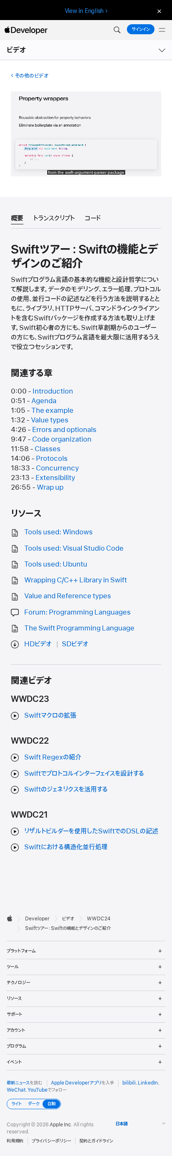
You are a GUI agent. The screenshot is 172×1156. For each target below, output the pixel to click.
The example (52, 411)
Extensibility (55, 478)
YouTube (38, 1090)
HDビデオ (38, 644)
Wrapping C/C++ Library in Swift (75, 580)
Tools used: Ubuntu (55, 564)
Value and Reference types (67, 596)
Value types (49, 420)
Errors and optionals (64, 430)
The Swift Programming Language (79, 628)
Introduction (53, 391)
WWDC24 (99, 919)
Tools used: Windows (58, 532)
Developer (37, 919)
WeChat (16, 1090)
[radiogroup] (34, 1104)
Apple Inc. (61, 1125)
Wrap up (50, 487)
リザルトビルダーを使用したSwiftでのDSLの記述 (91, 831)
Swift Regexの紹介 (52, 757)
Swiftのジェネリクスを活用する (66, 789)
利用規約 (15, 1141)
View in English (84, 11)
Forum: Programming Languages (77, 612)
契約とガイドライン (96, 1141)
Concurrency (57, 468)
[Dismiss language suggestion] (158, 11)
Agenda (43, 401)
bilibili (129, 1083)
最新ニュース (18, 1083)
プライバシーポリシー (51, 1141)
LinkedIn (148, 1083)
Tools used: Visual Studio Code (74, 548)
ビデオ (17, 50)
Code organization (61, 439)
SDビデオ (75, 644)
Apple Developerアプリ (76, 1083)
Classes (48, 449)
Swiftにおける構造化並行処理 (66, 847)
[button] (117, 30)
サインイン (141, 29)
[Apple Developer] (26, 30)
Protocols (52, 459)
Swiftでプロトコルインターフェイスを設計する (84, 774)
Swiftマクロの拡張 (50, 715)
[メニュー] (162, 30)
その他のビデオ (31, 75)
